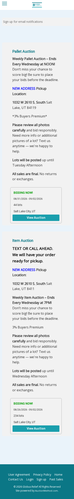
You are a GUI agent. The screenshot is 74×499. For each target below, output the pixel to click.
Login (30, 479)
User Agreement (19, 474)
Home (58, 474)
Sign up (41, 479)
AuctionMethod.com (46, 490)
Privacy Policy (42, 474)
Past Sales (56, 479)
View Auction (36, 217)
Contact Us (15, 479)
